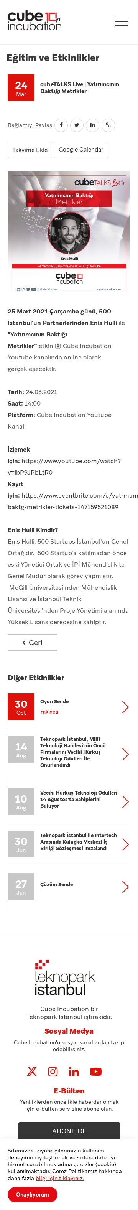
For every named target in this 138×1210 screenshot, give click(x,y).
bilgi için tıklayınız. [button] (60, 1178)
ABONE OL (69, 1131)
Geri (35, 642)
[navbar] (121, 21)
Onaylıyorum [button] (32, 1194)
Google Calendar (81, 149)
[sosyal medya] (32, 1071)
